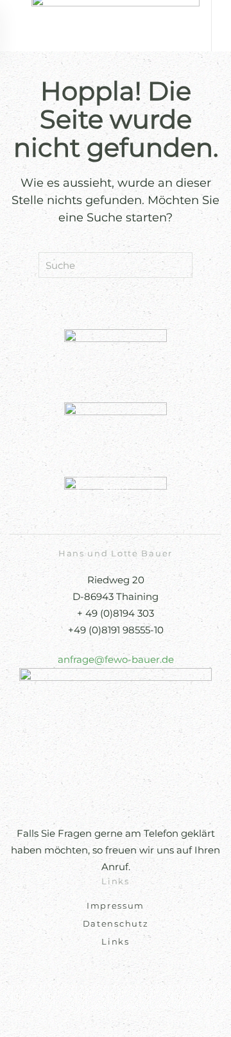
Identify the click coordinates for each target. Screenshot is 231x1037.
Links (115, 941)
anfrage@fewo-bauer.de (116, 659)
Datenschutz (116, 923)
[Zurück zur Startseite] (115, 25)
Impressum (115, 905)
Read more (116, 499)
